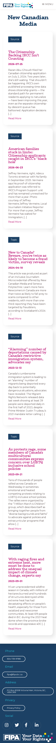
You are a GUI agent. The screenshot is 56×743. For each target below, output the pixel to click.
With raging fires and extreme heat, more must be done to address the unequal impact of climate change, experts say (26, 567)
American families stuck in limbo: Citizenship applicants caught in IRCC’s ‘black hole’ (27, 155)
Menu (49, 4)
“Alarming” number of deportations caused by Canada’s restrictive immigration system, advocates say (27, 356)
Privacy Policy (13, 708)
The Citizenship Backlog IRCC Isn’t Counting (23, 55)
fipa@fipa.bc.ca (14, 674)
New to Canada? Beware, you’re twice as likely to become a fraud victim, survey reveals (27, 257)
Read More (14, 118)
